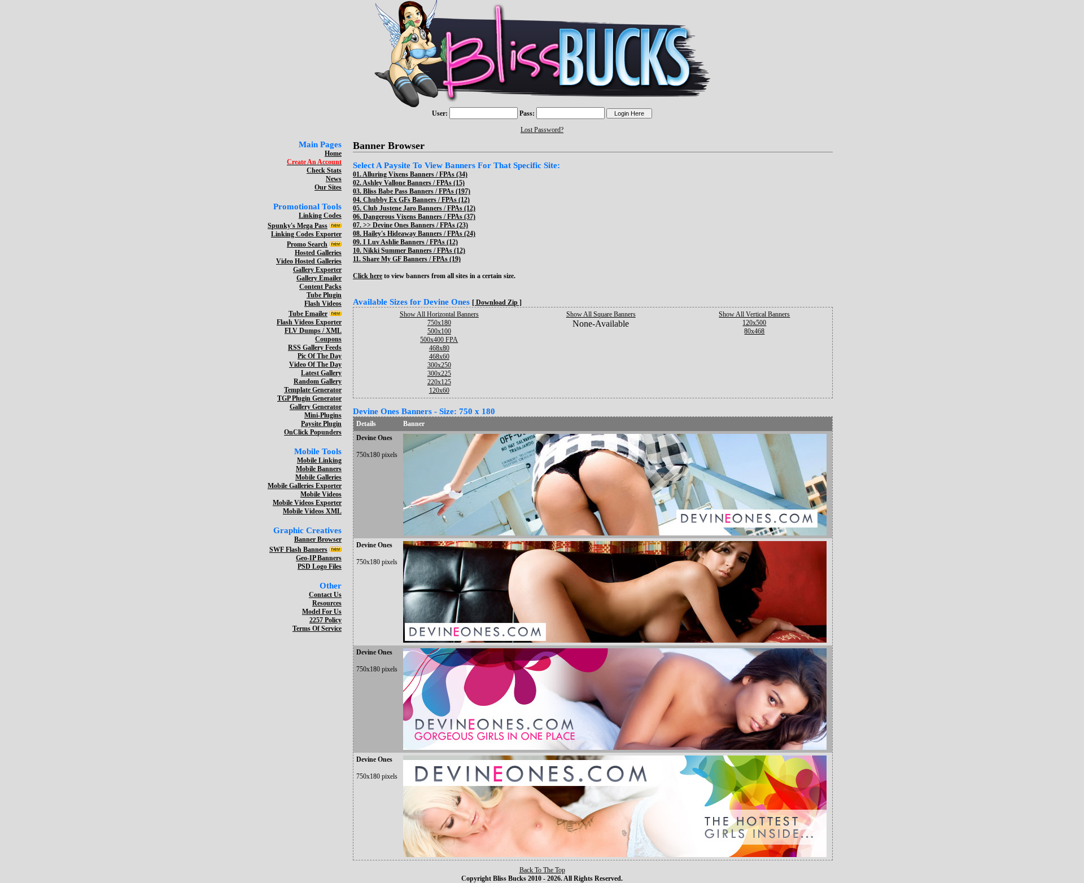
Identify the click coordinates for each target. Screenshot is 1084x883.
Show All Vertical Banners (754, 314)
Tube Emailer (308, 314)
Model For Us (322, 612)
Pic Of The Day (320, 356)
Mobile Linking (319, 460)
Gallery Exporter (317, 270)
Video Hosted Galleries (309, 261)
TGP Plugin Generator (309, 398)
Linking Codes (320, 215)
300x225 (439, 373)
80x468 (754, 331)
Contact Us (325, 595)
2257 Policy (325, 620)
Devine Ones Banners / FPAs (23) (420, 225)
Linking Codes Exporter (306, 234)
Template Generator (313, 390)
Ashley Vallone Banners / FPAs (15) (413, 183)
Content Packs (320, 287)
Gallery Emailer (319, 278)
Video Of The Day (315, 364)
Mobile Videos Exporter (307, 503)
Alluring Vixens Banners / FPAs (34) (414, 174)
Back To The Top (542, 870)
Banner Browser (318, 539)
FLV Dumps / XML (313, 331)
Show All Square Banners (601, 314)
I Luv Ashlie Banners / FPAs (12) (410, 242)
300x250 (439, 365)
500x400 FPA (439, 340)
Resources (327, 603)
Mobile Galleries (318, 477)
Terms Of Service (317, 628)
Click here (367, 276)
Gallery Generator (316, 407)
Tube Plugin (324, 295)
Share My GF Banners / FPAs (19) (411, 259)
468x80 (439, 348)
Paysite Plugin (321, 424)
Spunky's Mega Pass (297, 226)
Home (333, 153)
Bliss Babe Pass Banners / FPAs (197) (416, 191)
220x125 (439, 382)
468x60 (439, 357)
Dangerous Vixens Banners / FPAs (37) (419, 217)
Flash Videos (323, 303)
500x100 (439, 331)
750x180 (439, 323)
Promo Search (307, 244)
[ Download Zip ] (497, 302)
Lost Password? (542, 130)
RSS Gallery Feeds (315, 348)
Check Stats (324, 170)
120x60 (439, 390)
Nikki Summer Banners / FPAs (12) (414, 250)
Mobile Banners (319, 469)
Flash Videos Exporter (309, 322)
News (334, 179)
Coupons (328, 339)
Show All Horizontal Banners (439, 314)
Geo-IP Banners (319, 558)
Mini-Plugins (323, 415)
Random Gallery (318, 381)
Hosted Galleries (318, 253)
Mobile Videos (321, 494)
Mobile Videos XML (312, 511)
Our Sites (328, 187)
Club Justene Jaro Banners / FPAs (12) (419, 208)
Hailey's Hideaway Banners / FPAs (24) (419, 234)
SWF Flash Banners (298, 549)
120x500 (754, 323)
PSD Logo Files (320, 566)
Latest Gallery (321, 373)
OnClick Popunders (313, 432)
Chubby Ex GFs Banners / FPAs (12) (416, 200)
